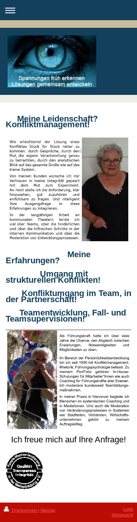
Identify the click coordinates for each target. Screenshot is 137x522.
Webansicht (122, 514)
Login (128, 509)
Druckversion (24, 510)
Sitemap (47, 510)
